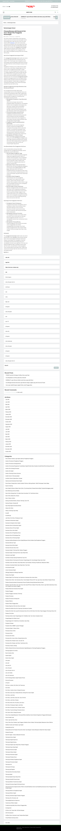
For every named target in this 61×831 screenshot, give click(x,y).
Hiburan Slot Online (9, 508)
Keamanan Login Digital (10, 555)
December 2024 (9, 446)
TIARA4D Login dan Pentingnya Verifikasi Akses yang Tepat (17, 375)
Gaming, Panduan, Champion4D (12, 503)
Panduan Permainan (9, 596)
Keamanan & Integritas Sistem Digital (13, 523)
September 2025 (9, 424)
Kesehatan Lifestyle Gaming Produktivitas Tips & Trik (16, 557)
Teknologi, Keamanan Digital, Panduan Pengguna (15, 795)
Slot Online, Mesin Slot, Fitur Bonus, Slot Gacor (15, 702)
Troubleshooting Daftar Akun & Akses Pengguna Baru (16, 805)
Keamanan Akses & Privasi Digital (12, 527)
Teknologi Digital (9, 774)
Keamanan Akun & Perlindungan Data (13, 535)
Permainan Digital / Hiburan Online (12, 628)
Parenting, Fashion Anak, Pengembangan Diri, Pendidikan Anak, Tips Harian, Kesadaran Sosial (24, 615)
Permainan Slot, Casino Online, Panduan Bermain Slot (16, 638)
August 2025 (8, 426)
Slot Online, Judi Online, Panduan (12, 700)
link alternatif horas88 (10, 567)
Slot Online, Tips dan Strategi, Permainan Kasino (15, 710)
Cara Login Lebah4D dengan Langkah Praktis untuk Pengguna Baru (19, 385)
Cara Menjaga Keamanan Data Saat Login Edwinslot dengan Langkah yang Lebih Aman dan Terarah (36, 1)
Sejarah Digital (8, 655)
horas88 (7, 513)
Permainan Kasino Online (10, 630)
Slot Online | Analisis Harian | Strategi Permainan (15, 690)
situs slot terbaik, (9, 672)
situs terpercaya (9, 341)
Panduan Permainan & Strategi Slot (12, 598)
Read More (6, 252)
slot (6, 291)
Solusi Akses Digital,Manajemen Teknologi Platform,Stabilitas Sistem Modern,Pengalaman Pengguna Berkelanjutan (28, 715)
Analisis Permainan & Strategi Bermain (13, 463)
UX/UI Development (9, 812)
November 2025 (9, 419)
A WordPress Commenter (11, 392)
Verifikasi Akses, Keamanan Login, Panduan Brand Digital (17, 815)
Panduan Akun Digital (10, 575)
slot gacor (12, 42)
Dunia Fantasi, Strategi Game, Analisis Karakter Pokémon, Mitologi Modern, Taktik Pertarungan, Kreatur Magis (27, 483)
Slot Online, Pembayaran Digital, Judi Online (14, 705)
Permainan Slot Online (10, 635)
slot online (8, 822)
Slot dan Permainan (9, 680)
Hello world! (20, 392)
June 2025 (8, 431)
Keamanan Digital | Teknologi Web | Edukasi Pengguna (16, 550)
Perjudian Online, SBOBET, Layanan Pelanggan (15, 625)
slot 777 (7, 321)
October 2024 (8, 451)
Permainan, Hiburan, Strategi (11, 645)
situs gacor (8, 660)
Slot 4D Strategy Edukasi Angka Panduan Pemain (15, 677)
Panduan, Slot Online (10, 613)
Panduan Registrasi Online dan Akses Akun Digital (15, 606)
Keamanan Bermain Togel (11, 542)
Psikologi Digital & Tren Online (12, 650)
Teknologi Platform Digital (11, 793)
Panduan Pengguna (9, 591)
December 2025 (9, 416)
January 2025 (8, 444)
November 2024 (9, 449)
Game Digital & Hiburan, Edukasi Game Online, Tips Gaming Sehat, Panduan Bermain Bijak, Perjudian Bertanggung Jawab (29, 488)
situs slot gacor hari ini (10, 282)
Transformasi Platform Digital (11, 803)
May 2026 (7, 404)
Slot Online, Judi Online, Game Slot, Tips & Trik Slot (16, 697)
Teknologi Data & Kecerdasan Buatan (13, 771)
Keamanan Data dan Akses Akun (12, 547)
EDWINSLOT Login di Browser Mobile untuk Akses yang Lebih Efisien (24, 16)
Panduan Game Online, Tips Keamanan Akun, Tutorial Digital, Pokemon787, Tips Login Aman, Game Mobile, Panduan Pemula (30, 579)
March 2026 (8, 409)
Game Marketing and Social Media (12, 490)
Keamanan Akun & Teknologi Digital (13, 537)
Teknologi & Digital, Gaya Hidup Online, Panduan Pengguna (17, 744)
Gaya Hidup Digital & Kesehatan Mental (13, 505)
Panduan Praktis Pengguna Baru (12, 603)
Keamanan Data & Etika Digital (12, 545)
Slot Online (8, 687)
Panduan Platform (9, 601)
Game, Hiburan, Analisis (10, 498)
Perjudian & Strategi (9, 623)
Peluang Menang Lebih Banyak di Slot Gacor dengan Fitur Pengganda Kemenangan (15, 32)
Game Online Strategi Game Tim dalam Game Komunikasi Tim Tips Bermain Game (22, 493)
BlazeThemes (19, 828)
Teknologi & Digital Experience (12, 739)
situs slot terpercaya (10, 675)
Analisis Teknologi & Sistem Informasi (13, 473)
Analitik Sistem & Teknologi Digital (12, 475)
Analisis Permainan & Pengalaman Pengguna (14, 461)
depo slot (7, 301)
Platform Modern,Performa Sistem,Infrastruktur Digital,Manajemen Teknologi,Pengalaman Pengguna (25, 648)
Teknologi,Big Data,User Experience (13, 800)
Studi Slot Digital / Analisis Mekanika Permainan (15, 734)
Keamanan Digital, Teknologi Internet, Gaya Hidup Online (17, 552)
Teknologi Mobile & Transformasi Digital (14, 781)
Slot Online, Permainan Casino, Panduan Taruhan (15, 707)
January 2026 (8, 414)
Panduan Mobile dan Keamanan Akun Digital (14, 588)
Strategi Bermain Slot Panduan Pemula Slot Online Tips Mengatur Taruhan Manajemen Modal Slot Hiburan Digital (28, 729)
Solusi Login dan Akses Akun (11, 719)
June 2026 (8, 402)
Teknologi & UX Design (10, 766)
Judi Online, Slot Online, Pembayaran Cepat (14, 518)
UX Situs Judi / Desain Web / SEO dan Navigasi (15, 810)
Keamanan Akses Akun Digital (12, 530)
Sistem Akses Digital (10, 658)
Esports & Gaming (9, 485)
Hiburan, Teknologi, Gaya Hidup (12, 510)
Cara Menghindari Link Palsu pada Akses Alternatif (16, 377)
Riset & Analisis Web (10, 653)
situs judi (7, 663)
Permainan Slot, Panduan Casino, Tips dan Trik (15, 640)
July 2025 (7, 429)
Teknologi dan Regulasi (10, 769)
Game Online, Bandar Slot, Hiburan (12, 495)
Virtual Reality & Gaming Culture (12, 817)
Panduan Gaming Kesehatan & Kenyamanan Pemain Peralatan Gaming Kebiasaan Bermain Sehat (25, 582)
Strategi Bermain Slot (10, 727)
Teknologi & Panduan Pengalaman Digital (14, 759)
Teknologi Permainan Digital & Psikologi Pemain (15, 784)
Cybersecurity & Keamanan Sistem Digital (14, 480)
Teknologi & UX (9, 764)
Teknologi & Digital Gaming (11, 742)
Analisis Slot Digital (9, 471)
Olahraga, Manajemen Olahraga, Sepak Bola (14, 572)
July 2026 (7, 399)
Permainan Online (9, 633)
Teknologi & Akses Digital (11, 737)
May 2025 (7, 434)
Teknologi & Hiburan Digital (11, 752)
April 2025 (8, 436)
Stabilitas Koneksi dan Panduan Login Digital (14, 724)
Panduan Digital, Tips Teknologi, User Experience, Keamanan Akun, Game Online (21, 577)
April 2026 (8, 407)
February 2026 (8, 411)
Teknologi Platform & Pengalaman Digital (14, 790)
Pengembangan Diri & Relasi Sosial (12, 618)
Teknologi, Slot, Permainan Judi (12, 798)
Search (6, 365)
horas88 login (8, 515)
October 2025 (8, 421)
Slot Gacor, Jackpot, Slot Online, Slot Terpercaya (15, 685)
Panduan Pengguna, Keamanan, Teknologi (14, 593)
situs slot (7, 331)
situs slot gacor (9, 311)
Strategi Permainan (9, 732)
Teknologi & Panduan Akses (11, 757)
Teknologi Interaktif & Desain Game (13, 779)
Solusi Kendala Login (10, 717)
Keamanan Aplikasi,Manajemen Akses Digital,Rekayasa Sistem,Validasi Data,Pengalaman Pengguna (25, 540)
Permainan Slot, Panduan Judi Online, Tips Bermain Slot (17, 643)
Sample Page (29, 12)
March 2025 (8, 439)
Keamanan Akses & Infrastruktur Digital (13, 525)
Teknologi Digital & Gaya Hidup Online (13, 776)
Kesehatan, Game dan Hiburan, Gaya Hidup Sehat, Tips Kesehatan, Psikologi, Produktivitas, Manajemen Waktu (27, 562)
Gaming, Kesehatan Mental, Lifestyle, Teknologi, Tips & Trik (17, 500)
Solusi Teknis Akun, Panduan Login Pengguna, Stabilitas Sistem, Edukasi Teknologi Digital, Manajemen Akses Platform (29, 722)
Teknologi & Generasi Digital (11, 749)
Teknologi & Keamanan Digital (11, 754)
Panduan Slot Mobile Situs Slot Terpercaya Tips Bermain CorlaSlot (19, 608)
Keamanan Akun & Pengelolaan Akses (13, 532)
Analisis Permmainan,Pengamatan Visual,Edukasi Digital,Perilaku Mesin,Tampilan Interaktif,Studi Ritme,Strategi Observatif (30, 466)
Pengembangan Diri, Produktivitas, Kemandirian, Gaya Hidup (17, 620)
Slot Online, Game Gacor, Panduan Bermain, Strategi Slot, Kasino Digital (20, 692)
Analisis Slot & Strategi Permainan (12, 468)
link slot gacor (8, 277)
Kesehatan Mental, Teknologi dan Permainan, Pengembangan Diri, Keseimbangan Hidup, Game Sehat (25, 560)
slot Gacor (8, 287)
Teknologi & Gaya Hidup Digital (12, 747)
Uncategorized (8, 807)
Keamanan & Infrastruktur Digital (12, 520)
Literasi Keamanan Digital (11, 570)
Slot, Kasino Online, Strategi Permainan (13, 712)
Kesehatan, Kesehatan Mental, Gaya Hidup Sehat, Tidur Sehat (18, 565)
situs (7, 296)
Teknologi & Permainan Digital (12, 762)
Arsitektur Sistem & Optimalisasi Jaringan (14, 478)
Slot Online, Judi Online (10, 695)
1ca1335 (6, 36)
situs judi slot (8, 665)
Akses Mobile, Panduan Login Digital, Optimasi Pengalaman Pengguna (19, 458)
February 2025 (8, 441)
